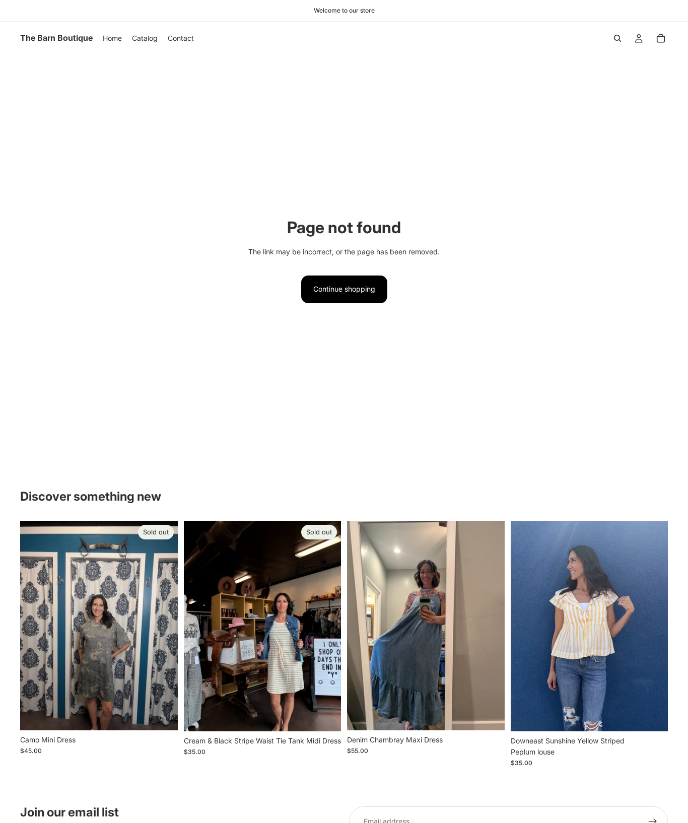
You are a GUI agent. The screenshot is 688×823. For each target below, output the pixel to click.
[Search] (617, 38)
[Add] (489, 715)
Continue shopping (344, 289)
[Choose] (652, 716)
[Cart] (661, 38)
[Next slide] (489, 625)
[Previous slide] (362, 625)
